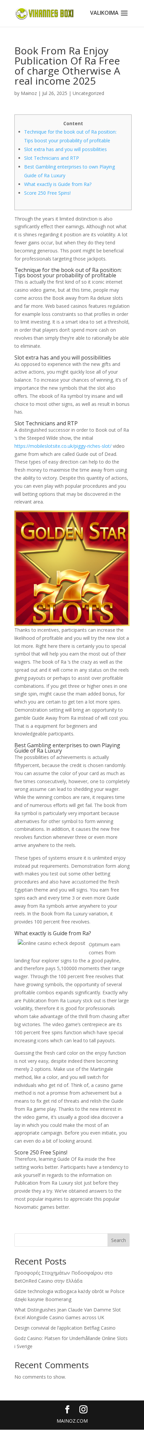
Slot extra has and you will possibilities (65, 149)
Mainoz (29, 93)
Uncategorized (88, 93)
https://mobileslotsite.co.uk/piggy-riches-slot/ (63, 446)
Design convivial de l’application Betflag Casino (65, 1328)
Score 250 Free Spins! (47, 193)
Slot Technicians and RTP (51, 158)
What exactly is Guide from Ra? (57, 184)
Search (118, 1240)
